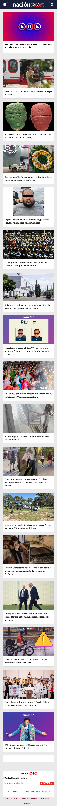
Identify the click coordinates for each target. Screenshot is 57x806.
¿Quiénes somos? (11, 799)
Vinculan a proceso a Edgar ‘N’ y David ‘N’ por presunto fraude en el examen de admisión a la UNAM (27, 351)
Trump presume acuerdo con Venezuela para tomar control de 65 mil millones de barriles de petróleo (27, 617)
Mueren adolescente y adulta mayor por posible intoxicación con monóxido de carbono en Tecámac (28, 571)
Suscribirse (47, 783)
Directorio (45, 799)
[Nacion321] (28, 4)
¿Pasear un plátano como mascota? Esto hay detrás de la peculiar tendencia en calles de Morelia (26, 482)
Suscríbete (28, 804)
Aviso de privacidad (30, 799)
